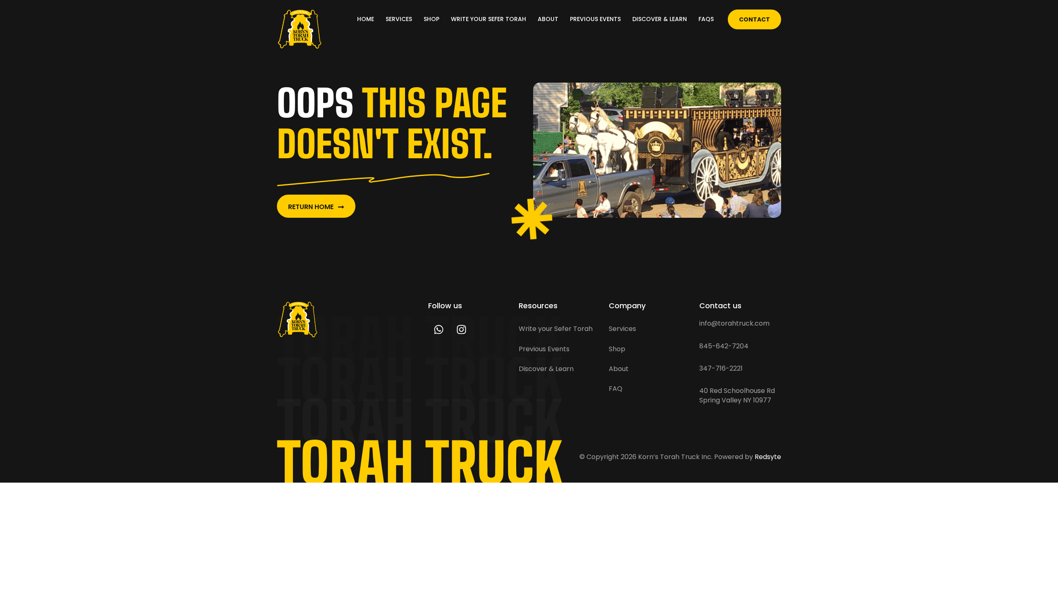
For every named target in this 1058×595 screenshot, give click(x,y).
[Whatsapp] (438, 329)
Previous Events (595, 19)
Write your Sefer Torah (488, 19)
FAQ (615, 388)
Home (365, 19)
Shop (431, 19)
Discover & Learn (659, 19)
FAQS (706, 19)
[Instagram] (461, 329)
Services (399, 19)
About (548, 19)
